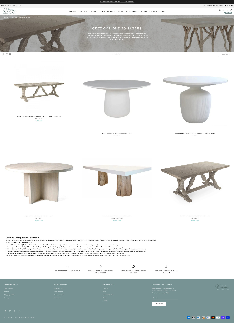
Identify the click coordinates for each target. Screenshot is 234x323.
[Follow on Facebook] (225, 5)
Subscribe (159, 304)
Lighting (92, 11)
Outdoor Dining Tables (23, 17)
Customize (57, 298)
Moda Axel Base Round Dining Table (39, 216)
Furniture (82, 11)
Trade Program (58, 291)
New (150, 11)
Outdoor (110, 11)
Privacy (6, 298)
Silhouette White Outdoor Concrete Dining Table (195, 133)
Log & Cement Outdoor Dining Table (117, 216)
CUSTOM (120, 11)
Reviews (215, 5)
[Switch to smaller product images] (6, 54)
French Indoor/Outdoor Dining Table (195, 216)
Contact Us (7, 291)
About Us (105, 288)
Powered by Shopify (28, 317)
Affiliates (228, 12)
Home (6, 17)
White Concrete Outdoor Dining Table (117, 133)
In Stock (144, 11)
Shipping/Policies (9, 295)
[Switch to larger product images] (3, 54)
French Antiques (132, 11)
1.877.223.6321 (10, 5)
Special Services (59, 295)
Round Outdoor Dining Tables (17, 245)
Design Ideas (208, 5)
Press (221, 5)
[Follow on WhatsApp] (232, 5)
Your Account (8, 288)
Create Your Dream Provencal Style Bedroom (117, 1)
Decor (101, 11)
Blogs (104, 298)
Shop (11, 17)
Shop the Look (159, 11)
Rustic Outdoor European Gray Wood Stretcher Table (39, 116)
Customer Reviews (108, 295)
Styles (72, 11)
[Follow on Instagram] (227, 5)
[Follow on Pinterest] (230, 5)
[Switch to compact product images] (10, 54)
